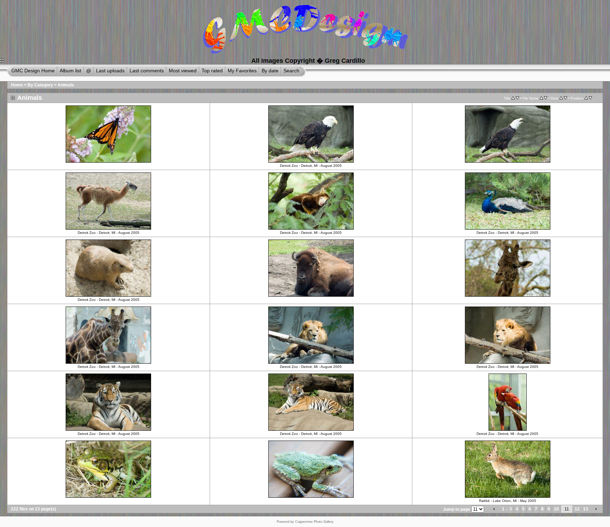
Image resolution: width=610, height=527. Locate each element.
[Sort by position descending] (590, 98)
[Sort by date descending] (565, 98)
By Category (40, 85)
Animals (66, 85)
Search (291, 70)
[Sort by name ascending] (541, 98)
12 (577, 509)
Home (17, 85)
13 (585, 509)
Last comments (147, 70)
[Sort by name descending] (545, 98)
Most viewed (183, 70)
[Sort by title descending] (517, 98)
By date (270, 70)
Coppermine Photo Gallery (314, 521)
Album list (70, 70)
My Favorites (242, 70)
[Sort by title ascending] (513, 98)
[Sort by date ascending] (561, 98)
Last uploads (110, 70)
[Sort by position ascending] (586, 98)
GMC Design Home (33, 70)
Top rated (212, 70)
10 (556, 509)
